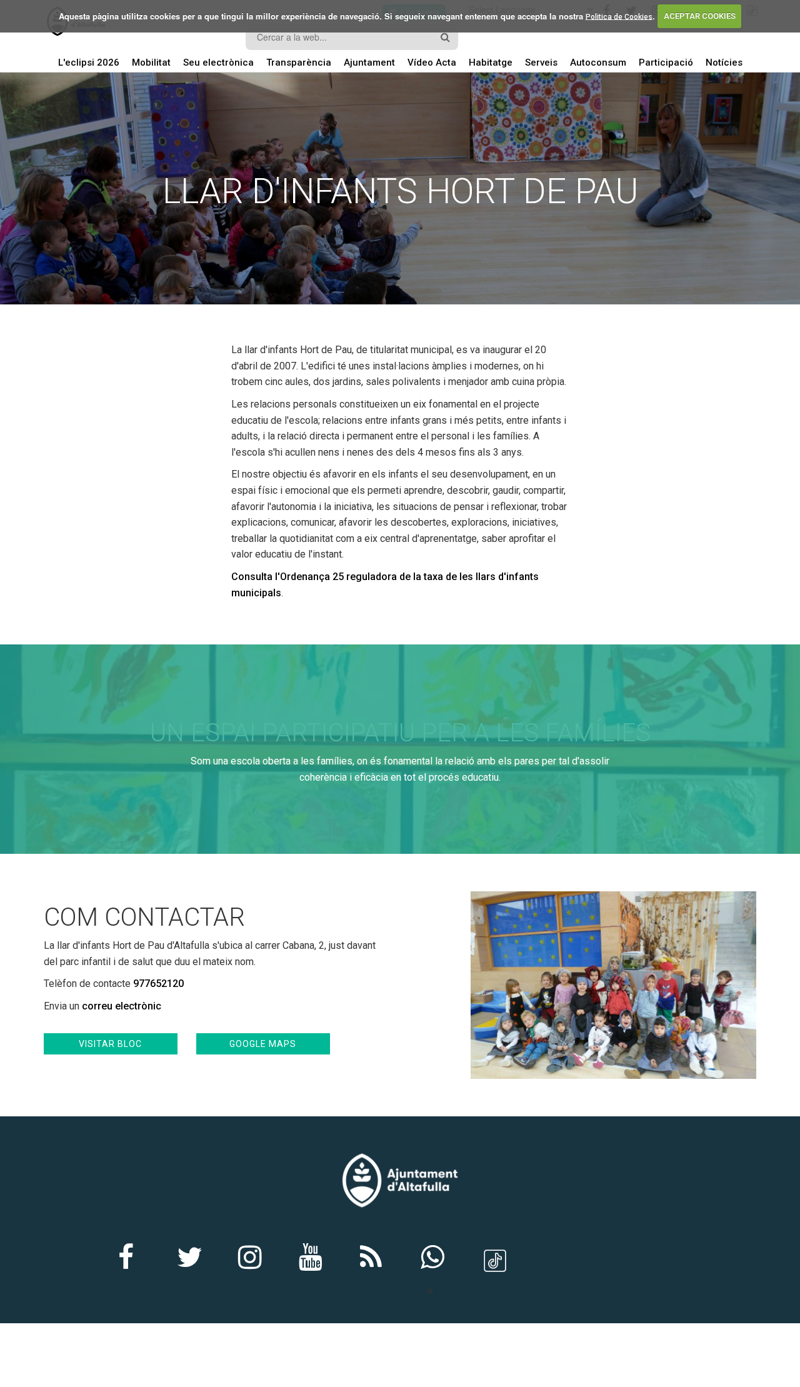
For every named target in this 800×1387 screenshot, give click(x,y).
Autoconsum (598, 62)
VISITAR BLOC (110, 1044)
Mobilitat (151, 62)
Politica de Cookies (619, 16)
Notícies (724, 62)
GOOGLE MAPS (262, 1044)
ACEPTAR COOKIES (700, 16)
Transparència (298, 62)
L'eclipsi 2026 (88, 62)
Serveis (541, 62)
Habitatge (490, 62)
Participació (666, 62)
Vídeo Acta (432, 62)
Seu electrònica (218, 62)
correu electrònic (121, 1006)
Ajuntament (369, 62)
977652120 (158, 983)
